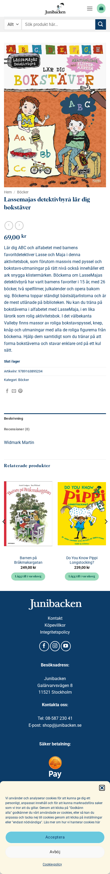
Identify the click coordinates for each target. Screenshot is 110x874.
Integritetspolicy (55, 632)
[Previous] (4, 532)
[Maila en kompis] (14, 391)
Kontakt (55, 618)
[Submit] (100, 24)
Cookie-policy (52, 864)
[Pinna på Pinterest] (20, 391)
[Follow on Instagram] (55, 646)
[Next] (106, 532)
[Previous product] (19, 225)
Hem (8, 192)
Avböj (55, 851)
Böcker (23, 192)
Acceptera (55, 837)
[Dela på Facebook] (7, 391)
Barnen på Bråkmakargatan (28, 560)
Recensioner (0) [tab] (17, 429)
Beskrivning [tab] (13, 418)
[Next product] (9, 225)
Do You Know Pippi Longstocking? (81, 560)
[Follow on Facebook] (44, 646)
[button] (102, 787)
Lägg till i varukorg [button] (28, 576)
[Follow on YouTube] (66, 646)
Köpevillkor (55, 625)
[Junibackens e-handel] (55, 8)
